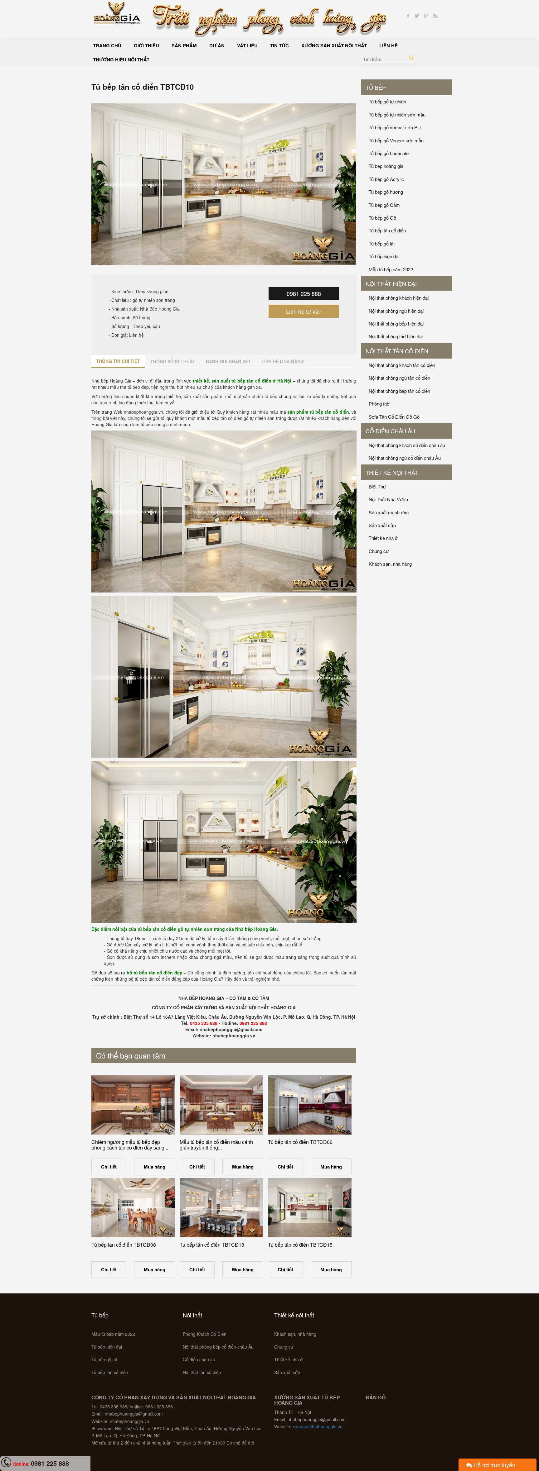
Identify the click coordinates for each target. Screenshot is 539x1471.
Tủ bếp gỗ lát (382, 243)
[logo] (117, 12)
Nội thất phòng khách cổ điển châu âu (407, 445)
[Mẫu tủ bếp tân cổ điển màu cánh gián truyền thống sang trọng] (221, 1105)
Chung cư (379, 551)
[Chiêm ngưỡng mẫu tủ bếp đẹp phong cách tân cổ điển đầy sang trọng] (133, 1105)
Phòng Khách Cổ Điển (204, 1334)
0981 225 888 (304, 293)
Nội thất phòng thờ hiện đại (396, 336)
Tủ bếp (376, 87)
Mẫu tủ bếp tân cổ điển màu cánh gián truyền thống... (216, 1144)
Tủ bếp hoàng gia (386, 166)
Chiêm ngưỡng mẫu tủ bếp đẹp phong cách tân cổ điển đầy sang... (129, 1144)
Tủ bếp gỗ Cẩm (384, 205)
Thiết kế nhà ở (383, 538)
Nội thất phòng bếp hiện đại (396, 323)
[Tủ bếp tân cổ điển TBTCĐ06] (310, 1105)
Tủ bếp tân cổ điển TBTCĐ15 (300, 1244)
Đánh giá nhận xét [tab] (228, 361)
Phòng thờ (379, 403)
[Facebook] (408, 16)
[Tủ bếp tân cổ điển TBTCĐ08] (133, 1207)
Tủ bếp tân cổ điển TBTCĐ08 (123, 1244)
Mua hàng (154, 1166)
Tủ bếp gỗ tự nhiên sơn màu (397, 114)
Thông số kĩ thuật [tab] (172, 361)
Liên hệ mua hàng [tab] (282, 361)
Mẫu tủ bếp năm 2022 (391, 269)
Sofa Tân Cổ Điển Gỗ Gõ (394, 416)
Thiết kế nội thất (392, 472)
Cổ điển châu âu (390, 431)
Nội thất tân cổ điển (397, 351)
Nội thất (192, 1315)
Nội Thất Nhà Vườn (388, 499)
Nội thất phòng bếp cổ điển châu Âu (218, 1347)
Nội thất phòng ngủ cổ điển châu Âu (405, 458)
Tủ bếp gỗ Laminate (389, 153)
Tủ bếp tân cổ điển (387, 230)
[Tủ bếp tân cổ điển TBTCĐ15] (310, 1207)
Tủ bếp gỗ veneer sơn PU (395, 127)
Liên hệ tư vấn (304, 311)
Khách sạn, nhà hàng (390, 563)
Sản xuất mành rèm (389, 512)
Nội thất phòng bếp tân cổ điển (399, 391)
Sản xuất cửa (382, 525)
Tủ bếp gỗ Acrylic (386, 179)
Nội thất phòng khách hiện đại (399, 297)
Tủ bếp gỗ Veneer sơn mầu (396, 140)
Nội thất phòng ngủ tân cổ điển (399, 377)
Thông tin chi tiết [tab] (118, 361)
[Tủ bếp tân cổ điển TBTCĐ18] (221, 1207)
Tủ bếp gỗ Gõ (382, 217)
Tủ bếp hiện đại (384, 256)
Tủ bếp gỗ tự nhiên (387, 101)
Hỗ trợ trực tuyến (493, 1465)
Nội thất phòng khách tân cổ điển (402, 365)
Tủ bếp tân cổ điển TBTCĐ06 (300, 1141)
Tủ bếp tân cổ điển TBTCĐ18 (212, 1244)
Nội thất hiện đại (391, 283)
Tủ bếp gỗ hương (386, 191)
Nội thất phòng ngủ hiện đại (396, 310)
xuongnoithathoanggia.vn (317, 1426)
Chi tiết (109, 1166)
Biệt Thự (377, 486)
